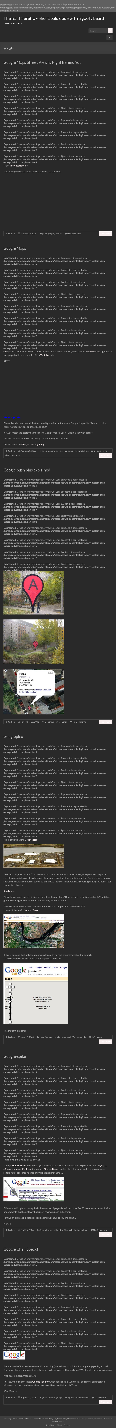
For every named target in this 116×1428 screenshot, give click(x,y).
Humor (58, 233)
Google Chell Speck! (20, 1249)
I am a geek (68, 451)
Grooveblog (31, 839)
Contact (67, 1425)
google (51, 233)
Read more (106, 233)
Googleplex (13, 736)
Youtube (44, 355)
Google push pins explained (26, 470)
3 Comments (100, 1397)
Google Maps (14, 248)
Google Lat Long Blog (32, 444)
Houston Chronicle (64, 1230)
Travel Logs (50, 1425)
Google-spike (14, 1056)
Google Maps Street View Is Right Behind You (42, 62)
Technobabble (82, 451)
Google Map (93, 351)
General (51, 451)
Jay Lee (11, 233)
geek (44, 233)
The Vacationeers (19, 165)
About (59, 1425)
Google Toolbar (40, 1381)
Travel (104, 451)
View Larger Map (12, 417)
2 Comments (14, 455)
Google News (51, 1169)
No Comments (74, 233)
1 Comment (97, 1037)
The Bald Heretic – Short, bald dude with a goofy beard (53, 18)
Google (7, 351)
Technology (94, 451)
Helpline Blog (19, 1165)
